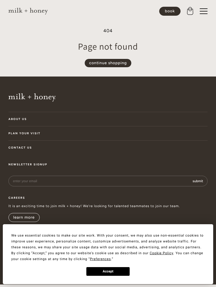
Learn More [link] (24, 217)
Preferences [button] (100, 259)
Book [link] (170, 11)
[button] (190, 11)
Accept (108, 271)
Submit (198, 181)
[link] (28, 11)
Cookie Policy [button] (161, 253)
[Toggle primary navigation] (204, 11)
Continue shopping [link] (108, 63)
